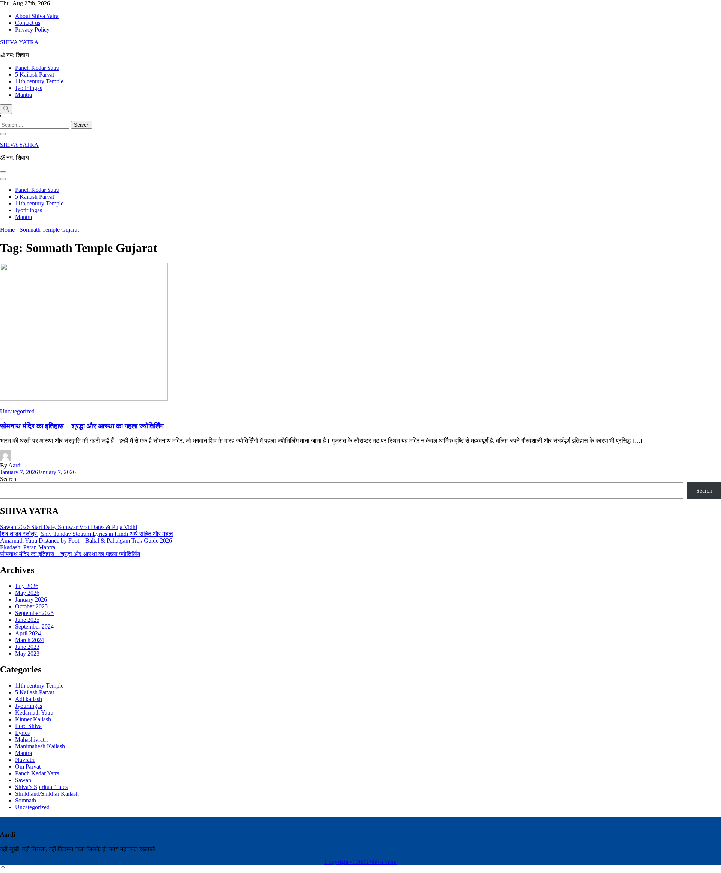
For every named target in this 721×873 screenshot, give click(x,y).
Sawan (23, 780)
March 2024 (29, 640)
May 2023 (27, 653)
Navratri (25, 760)
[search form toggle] (6, 109)
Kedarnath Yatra (34, 712)
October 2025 (31, 606)
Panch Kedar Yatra (37, 68)
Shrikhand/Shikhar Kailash (47, 793)
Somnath (25, 800)
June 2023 (27, 647)
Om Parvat (28, 766)
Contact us (27, 23)
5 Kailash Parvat (34, 74)
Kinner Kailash (33, 719)
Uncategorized (17, 411)
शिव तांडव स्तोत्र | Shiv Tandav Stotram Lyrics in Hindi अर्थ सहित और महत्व (86, 534)
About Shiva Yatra (37, 16)
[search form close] (3, 134)
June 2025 (27, 620)
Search (8, 479)
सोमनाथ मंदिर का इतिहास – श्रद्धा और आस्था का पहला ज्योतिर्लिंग (82, 426)
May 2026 (27, 593)
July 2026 (26, 586)
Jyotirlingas (28, 88)
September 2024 (34, 626)
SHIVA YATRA (19, 42)
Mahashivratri (31, 739)
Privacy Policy (32, 29)
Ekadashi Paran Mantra (27, 547)
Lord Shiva (28, 726)
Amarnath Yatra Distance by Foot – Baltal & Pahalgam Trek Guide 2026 (86, 540)
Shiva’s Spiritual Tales (41, 787)
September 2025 (34, 613)
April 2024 (28, 633)
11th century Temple (39, 81)
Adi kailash (28, 699)
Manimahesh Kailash (40, 746)
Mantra (23, 95)
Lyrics (22, 733)
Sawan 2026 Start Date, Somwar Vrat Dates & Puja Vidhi (68, 527)
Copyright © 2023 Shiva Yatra (360, 862)
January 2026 (31, 599)
